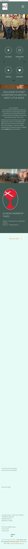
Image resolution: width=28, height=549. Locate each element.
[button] (23, 6)
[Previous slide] (4, 62)
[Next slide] (24, 62)
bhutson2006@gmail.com (16, 543)
